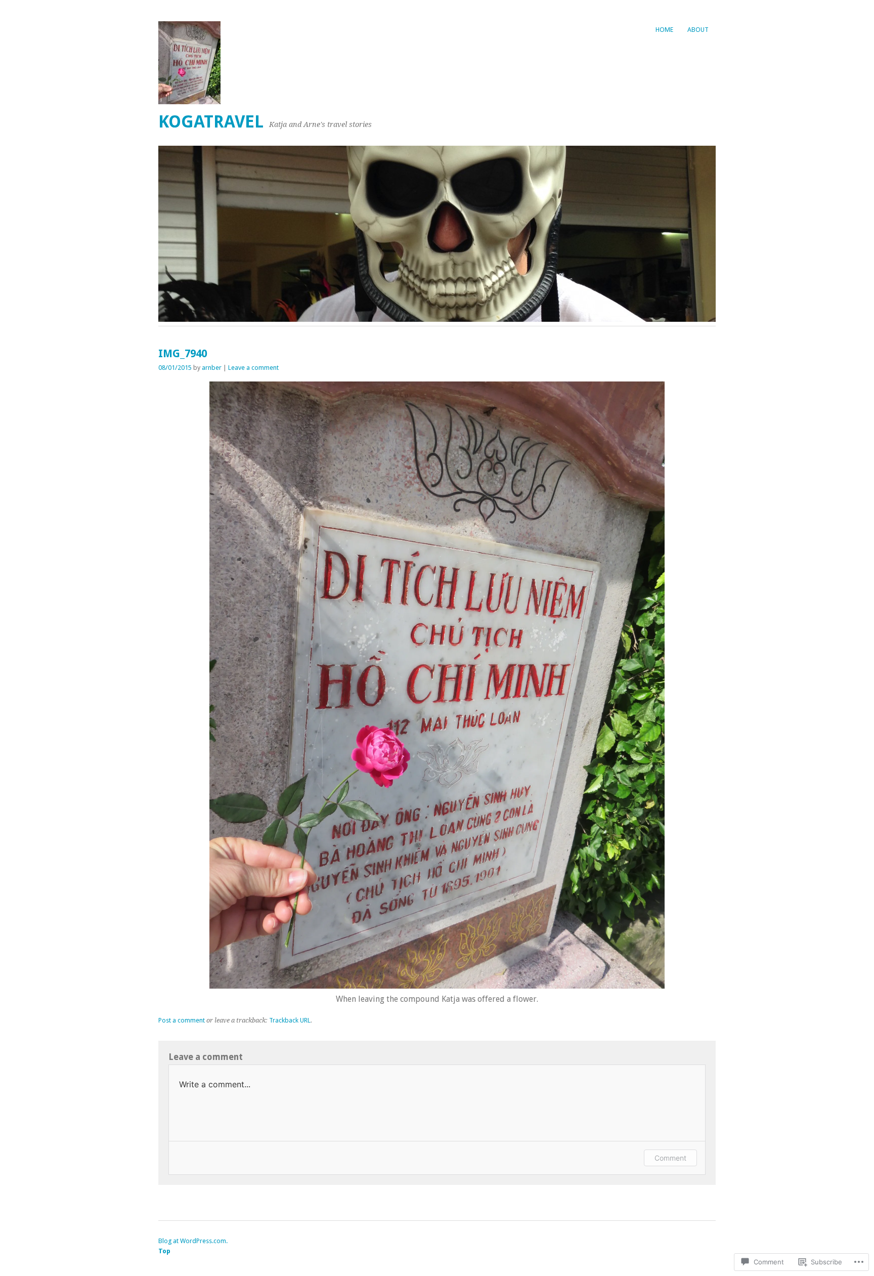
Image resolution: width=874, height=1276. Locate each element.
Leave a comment (253, 367)
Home (664, 29)
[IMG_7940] (437, 986)
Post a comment (181, 1020)
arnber (212, 367)
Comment (670, 1158)
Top (164, 1251)
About (698, 29)
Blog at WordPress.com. (193, 1241)
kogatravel (211, 122)
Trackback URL (290, 1020)
